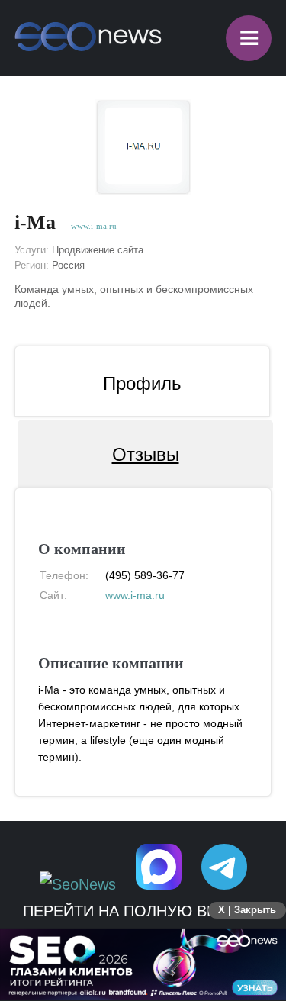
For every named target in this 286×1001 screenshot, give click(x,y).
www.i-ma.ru (94, 225)
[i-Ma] (143, 147)
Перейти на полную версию (143, 911)
